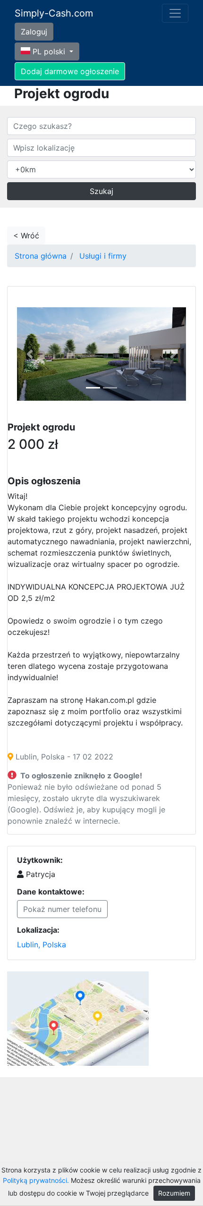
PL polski (49, 51)
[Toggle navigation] (175, 13)
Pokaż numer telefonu (62, 909)
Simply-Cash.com (54, 13)
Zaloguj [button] (34, 31)
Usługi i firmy (103, 256)
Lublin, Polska (41, 944)
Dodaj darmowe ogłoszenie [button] (70, 71)
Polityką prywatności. (36, 1180)
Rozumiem (174, 1193)
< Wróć (26, 235)
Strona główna (41, 256)
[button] (29, 354)
